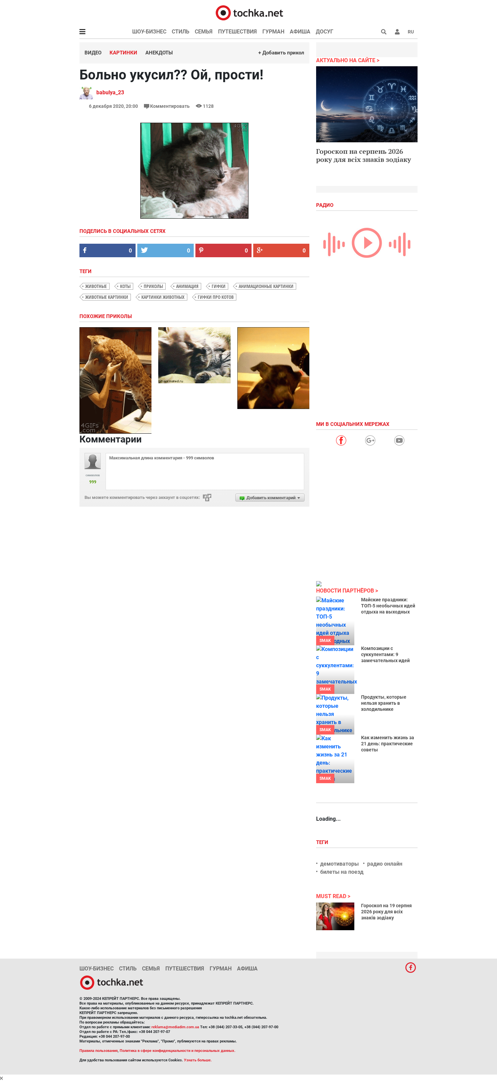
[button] (397, 31)
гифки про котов (216, 297)
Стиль (180, 31)
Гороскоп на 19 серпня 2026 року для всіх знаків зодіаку (386, 911)
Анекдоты (159, 53)
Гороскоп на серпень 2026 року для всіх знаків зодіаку (363, 155)
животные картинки (106, 297)
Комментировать (170, 106)
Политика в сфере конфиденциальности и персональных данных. (177, 1051)
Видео (93, 53)
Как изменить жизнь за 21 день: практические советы (387, 743)
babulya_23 (110, 92)
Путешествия (237, 31)
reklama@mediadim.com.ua (175, 1027)
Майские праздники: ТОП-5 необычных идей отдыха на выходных (388, 606)
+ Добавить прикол (281, 53)
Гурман (273, 31)
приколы (153, 286)
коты (125, 286)
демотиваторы (339, 864)
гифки (219, 286)
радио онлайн (384, 864)
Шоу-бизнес (149, 31)
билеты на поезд (341, 872)
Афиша (300, 31)
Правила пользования (98, 1051)
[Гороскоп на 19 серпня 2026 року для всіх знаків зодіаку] (335, 916)
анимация (187, 286)
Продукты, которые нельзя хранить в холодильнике (383, 703)
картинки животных (163, 297)
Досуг (324, 31)
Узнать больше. (198, 1060)
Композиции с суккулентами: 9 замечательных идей (385, 654)
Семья (204, 31)
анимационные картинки (266, 286)
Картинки (123, 53)
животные (96, 286)
